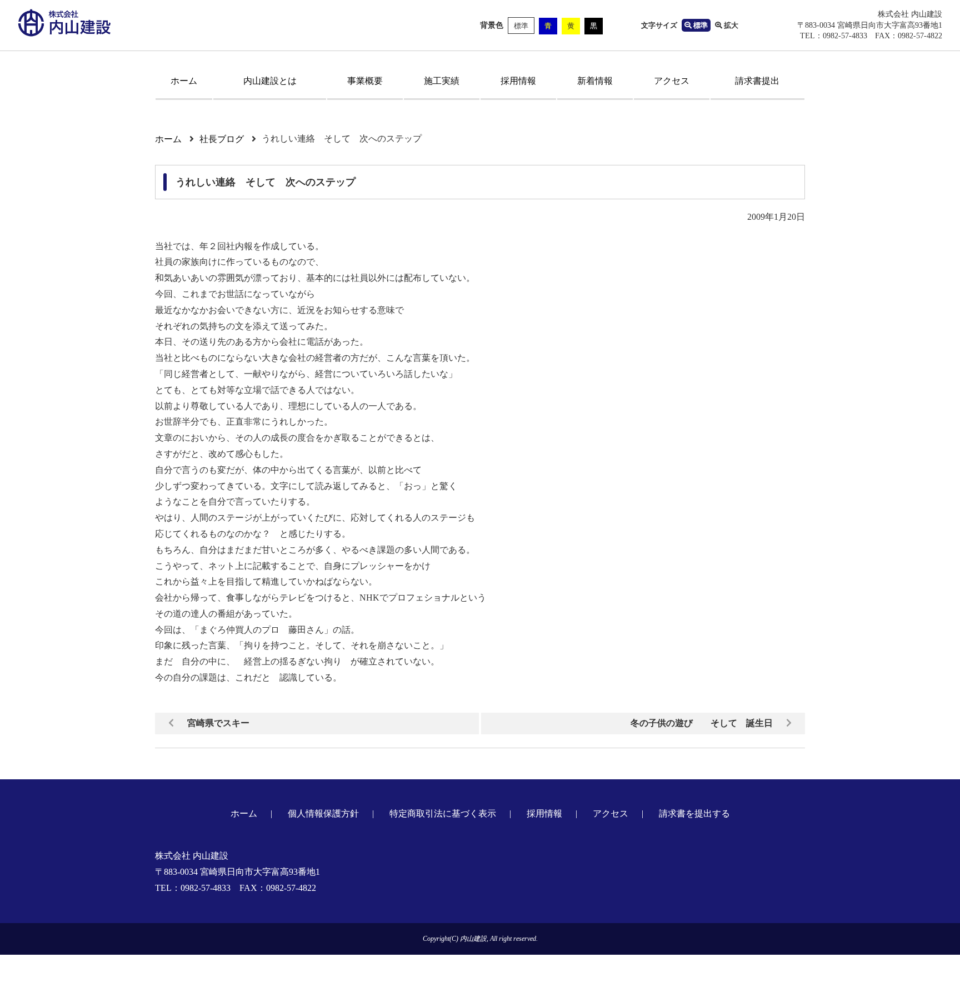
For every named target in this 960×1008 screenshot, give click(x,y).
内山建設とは (270, 80)
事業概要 (365, 80)
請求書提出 (757, 80)
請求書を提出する (694, 813)
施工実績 (441, 80)
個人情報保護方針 (323, 813)
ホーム (184, 80)
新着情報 (595, 80)
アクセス (671, 80)
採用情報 (518, 80)
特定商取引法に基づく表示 (442, 813)
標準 (521, 26)
